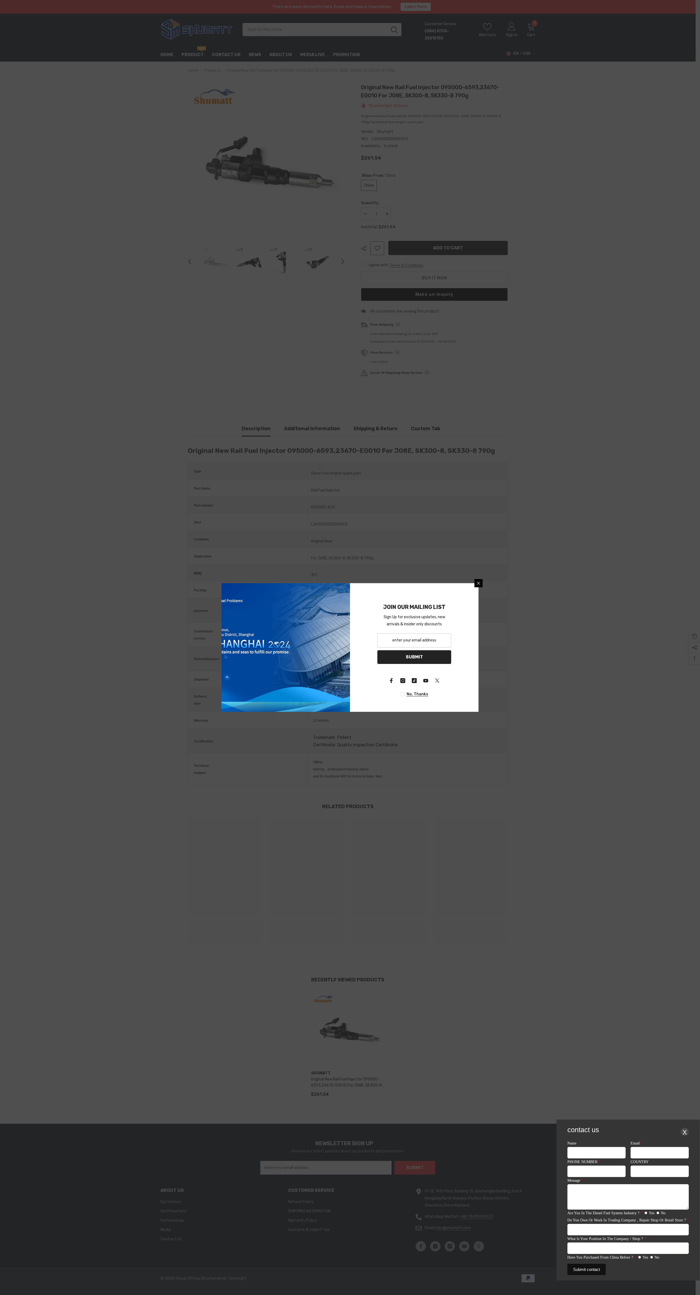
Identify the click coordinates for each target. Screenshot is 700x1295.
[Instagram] (403, 680)
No (663, 1213)
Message (575, 1180)
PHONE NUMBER (583, 1162)
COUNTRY (640, 1162)
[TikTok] (414, 680)
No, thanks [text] (417, 694)
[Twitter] (437, 680)
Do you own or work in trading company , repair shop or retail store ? (628, 1220)
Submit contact (586, 1269)
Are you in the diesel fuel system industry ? (604, 1213)
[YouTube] (425, 680)
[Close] (478, 583)
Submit (414, 657)
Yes (651, 1213)
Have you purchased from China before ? (601, 1257)
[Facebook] (391, 680)
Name (571, 1143)
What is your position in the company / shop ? (606, 1239)
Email (636, 1143)
